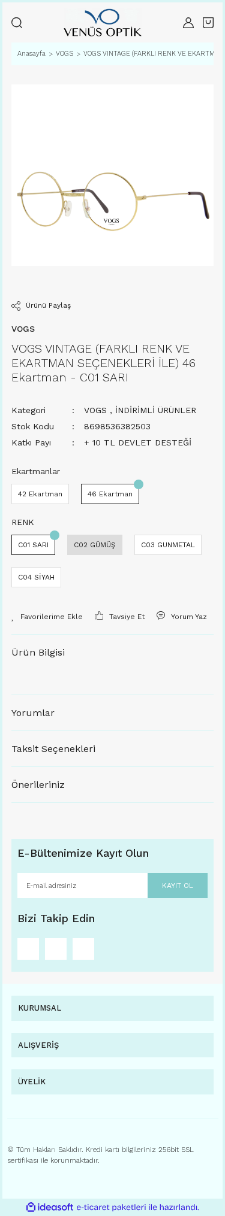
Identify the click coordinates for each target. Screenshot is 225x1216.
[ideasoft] (50, 1207)
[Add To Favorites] (47, 616)
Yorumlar (33, 712)
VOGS (95, 410)
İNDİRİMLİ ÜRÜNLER (155, 410)
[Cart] (208, 23)
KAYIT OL (177, 885)
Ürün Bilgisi (38, 652)
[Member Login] (188, 23)
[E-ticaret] (111, 1207)
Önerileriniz (38, 784)
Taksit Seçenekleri (53, 748)
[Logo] (103, 22)
